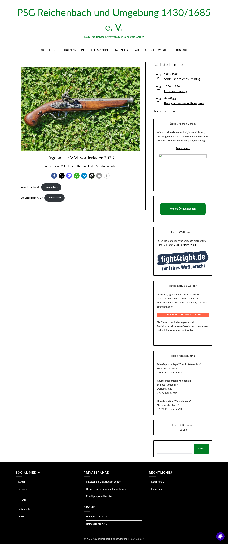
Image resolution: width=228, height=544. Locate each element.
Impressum (157, 489)
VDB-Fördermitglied (185, 245)
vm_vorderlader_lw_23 (32, 198)
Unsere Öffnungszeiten (183, 209)
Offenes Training (175, 91)
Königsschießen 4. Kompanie (184, 103)
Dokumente (24, 509)
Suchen (201, 448)
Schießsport (99, 50)
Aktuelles (48, 50)
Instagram (23, 489)
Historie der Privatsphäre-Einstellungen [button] (106, 489)
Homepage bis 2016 (96, 524)
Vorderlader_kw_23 (30, 187)
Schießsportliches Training (182, 79)
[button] (54, 176)
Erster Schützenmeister (102, 166)
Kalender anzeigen (164, 111)
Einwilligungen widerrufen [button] (99, 496)
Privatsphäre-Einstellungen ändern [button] (103, 482)
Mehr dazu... (183, 148)
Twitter (21, 482)
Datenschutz (157, 482)
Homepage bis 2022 (96, 517)
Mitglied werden (157, 50)
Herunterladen (51, 187)
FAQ (136, 50)
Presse (21, 517)
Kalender (121, 50)
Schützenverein (72, 50)
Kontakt (181, 50)
